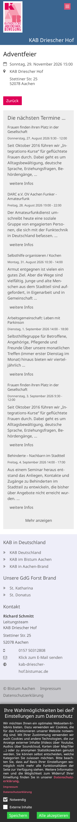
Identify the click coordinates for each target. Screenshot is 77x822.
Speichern (18, 815)
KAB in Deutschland (24, 542)
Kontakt (11, 606)
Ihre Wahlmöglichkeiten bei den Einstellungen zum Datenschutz (38, 713)
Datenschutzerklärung (17, 792)
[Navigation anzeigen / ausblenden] (67, 6)
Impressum (10, 787)
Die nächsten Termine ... (36, 118)
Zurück (12, 100)
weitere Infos (21, 183)
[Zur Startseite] (12, 17)
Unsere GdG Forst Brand (29, 578)
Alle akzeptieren (53, 815)
